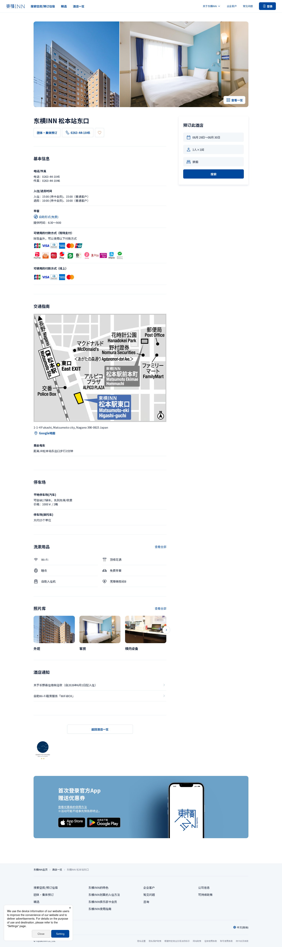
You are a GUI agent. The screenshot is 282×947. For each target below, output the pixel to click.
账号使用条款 (226, 940)
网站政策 (197, 940)
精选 (64, 6)
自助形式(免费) (48, 217)
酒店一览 (78, 6)
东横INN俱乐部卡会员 (102, 902)
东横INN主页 (41, 869)
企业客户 (232, 6)
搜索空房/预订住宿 (43, 6)
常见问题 (248, 6)
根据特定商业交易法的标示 (177, 940)
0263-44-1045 (80, 133)
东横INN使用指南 (99, 909)
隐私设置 (141, 941)
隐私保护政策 (155, 940)
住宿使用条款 (210, 940)
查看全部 (160, 547)
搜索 (213, 174)
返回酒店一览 (100, 729)
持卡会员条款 (242, 940)
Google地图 (47, 433)
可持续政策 (205, 895)
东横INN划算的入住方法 (104, 895)
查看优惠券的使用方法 (72, 807)
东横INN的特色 (98, 888)
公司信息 (204, 888)
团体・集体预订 (47, 133)
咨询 (146, 902)
